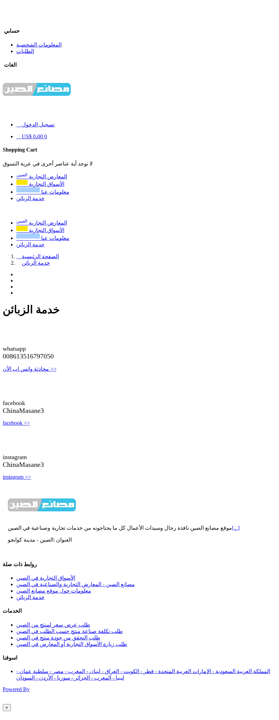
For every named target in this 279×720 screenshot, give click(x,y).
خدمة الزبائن (30, 244)
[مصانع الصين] (37, 100)
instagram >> (17, 477)
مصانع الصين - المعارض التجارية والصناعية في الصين (75, 584)
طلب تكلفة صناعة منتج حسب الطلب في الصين (69, 631)
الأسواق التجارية (40, 230)
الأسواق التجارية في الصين (45, 578)
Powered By (16, 689)
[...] (236, 528)
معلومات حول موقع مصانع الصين (53, 591)
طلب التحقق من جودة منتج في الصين (58, 637)
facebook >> (16, 423)
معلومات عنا (42, 238)
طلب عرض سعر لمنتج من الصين (53, 625)
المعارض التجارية (41, 223)
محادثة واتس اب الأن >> (29, 369)
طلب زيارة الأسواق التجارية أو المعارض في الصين (71, 644)
